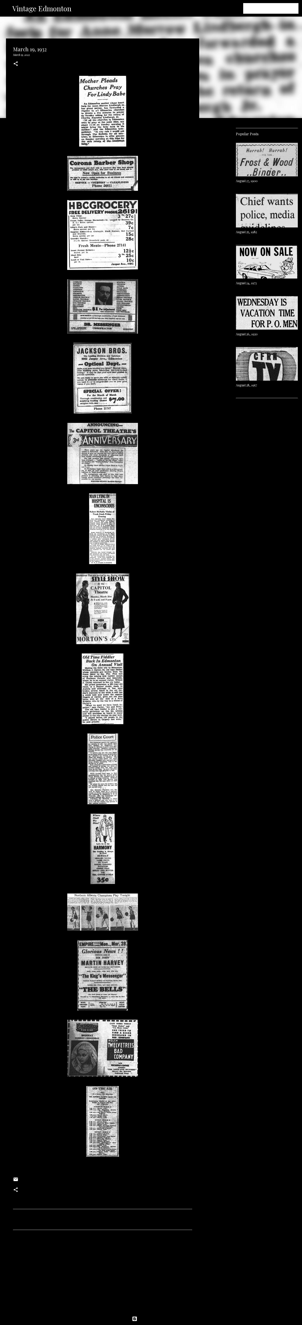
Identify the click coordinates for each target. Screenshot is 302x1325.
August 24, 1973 (246, 283)
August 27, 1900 (247, 181)
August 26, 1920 (247, 334)
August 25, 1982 (246, 232)
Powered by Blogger (153, 1319)
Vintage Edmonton (41, 8)
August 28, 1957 (246, 385)
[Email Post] (15, 1181)
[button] (15, 64)
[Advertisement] (102, 1275)
